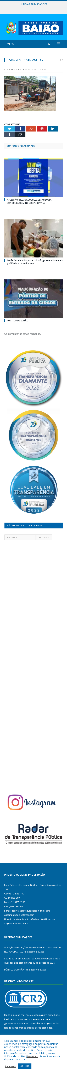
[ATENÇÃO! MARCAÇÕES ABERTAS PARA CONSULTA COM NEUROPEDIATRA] (33, 177)
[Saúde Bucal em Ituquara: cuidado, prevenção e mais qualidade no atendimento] (33, 238)
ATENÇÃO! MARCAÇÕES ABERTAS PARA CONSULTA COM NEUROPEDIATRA (29, 201)
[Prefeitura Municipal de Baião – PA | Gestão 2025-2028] (33, 27)
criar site (25, 1014)
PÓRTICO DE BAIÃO (17, 320)
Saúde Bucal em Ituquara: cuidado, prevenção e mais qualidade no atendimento (34, 8)
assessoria (28, 1019)
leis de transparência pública (19, 1027)
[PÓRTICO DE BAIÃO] (33, 298)
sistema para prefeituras (47, 1014)
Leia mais (32, 1056)
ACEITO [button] (24, 1066)
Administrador (16, 69)
